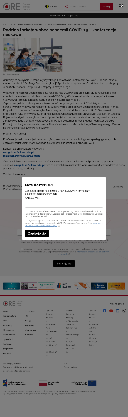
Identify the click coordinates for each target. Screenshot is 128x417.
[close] (122, 5)
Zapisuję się (37, 233)
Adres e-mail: (32, 198)
